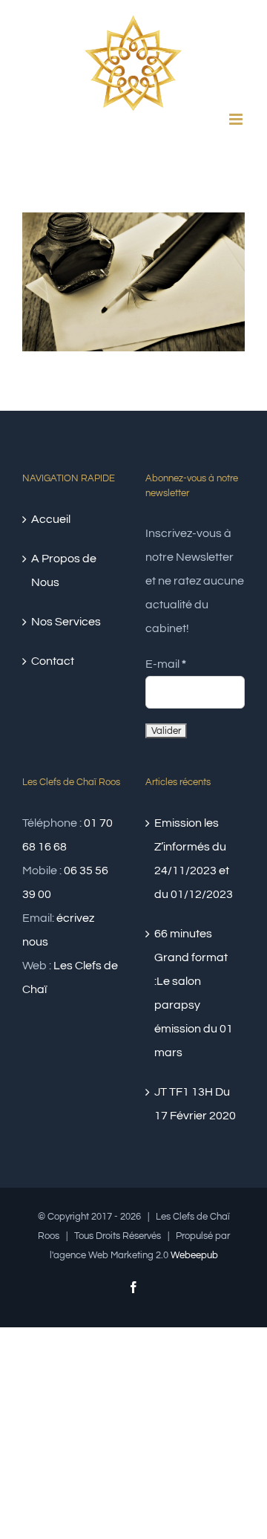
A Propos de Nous (63, 570)
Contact (52, 661)
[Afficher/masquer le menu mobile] (237, 119)
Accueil (50, 519)
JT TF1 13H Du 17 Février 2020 (195, 1104)
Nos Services (66, 622)
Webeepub (194, 1255)
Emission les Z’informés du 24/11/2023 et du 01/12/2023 (193, 858)
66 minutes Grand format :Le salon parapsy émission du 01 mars (193, 993)
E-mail (165, 664)
